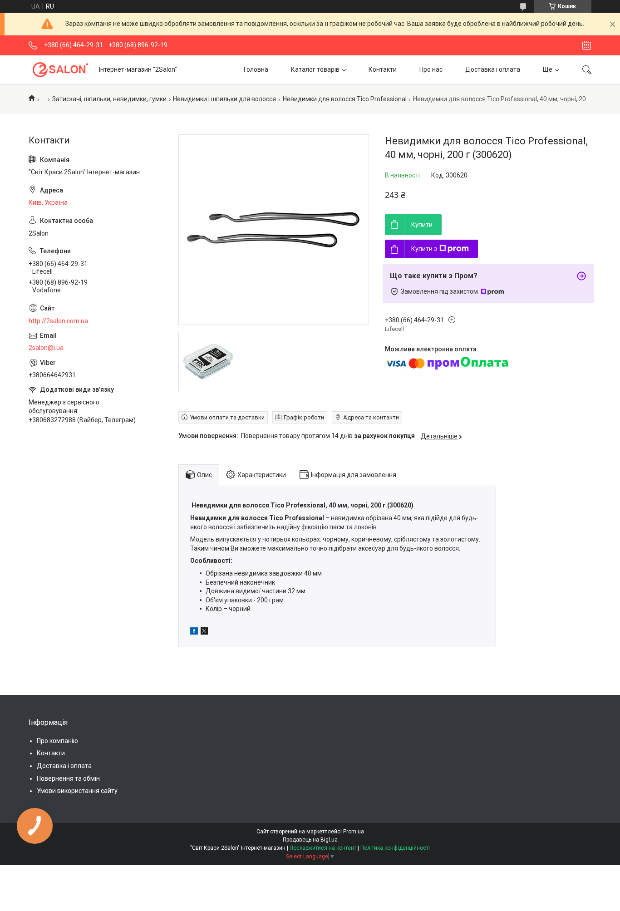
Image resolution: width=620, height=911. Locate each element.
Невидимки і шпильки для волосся (224, 99)
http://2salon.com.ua (58, 321)
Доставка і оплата (492, 69)
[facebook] (194, 632)
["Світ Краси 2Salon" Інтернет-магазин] (60, 69)
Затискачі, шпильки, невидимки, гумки (109, 99)
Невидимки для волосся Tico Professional (345, 99)
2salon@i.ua (46, 347)
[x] (204, 632)
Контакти (383, 69)
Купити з (424, 248)
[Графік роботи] (586, 45)
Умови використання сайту (77, 790)
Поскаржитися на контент (323, 848)
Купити (422, 224)
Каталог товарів (315, 69)
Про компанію (57, 740)
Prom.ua (353, 831)
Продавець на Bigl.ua (310, 840)
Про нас (431, 69)
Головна (256, 69)
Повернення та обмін (68, 778)
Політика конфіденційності (395, 848)
